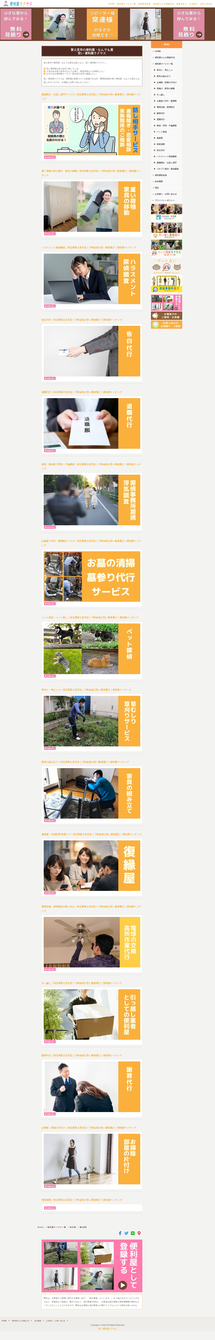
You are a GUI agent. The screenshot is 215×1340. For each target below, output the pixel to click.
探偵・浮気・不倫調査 (167, 125)
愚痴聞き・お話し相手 (167, 162)
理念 (157, 187)
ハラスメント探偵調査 (167, 156)
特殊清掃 (161, 144)
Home (41, 1227)
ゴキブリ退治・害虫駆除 (168, 168)
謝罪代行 (161, 113)
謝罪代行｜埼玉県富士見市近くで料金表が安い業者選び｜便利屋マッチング (82, 1055)
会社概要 (159, 181)
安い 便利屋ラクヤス (107, 1328)
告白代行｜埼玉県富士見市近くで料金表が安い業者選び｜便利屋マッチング (82, 319)
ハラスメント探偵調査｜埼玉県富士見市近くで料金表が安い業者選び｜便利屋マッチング (89, 247)
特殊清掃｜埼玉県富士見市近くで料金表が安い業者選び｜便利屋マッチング (82, 1199)
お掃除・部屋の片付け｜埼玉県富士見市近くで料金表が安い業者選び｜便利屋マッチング (89, 1127)
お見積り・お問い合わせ (201, 3)
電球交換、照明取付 (166, 107)
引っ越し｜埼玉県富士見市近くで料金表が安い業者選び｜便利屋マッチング (82, 983)
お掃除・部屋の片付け (167, 82)
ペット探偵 (162, 131)
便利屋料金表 (144, 3)
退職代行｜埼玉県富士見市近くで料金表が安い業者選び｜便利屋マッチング (82, 392)
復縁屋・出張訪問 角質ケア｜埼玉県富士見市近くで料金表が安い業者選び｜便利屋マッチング (91, 834)
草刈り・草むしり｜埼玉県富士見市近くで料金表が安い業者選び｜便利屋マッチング (86, 689)
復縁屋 (160, 137)
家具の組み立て (164, 76)
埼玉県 (73, 1227)
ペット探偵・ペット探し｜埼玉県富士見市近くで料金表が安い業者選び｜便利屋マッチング (90, 617)
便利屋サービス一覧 (126, 3)
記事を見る (51, 157)
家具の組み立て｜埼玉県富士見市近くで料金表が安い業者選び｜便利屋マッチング (85, 762)
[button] (97, 38)
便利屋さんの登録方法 (163, 3)
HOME (111, 3)
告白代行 (161, 150)
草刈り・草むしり (165, 69)
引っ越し (161, 94)
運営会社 (181, 3)
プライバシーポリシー (165, 200)
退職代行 (161, 119)
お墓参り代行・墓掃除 (167, 100)
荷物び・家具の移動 (166, 88)
